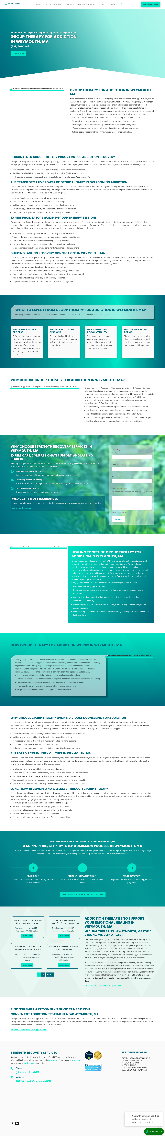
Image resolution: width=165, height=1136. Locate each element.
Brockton (76, 1060)
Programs (40, 4)
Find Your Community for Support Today (29, 1029)
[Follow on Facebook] (12, 1123)
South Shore (28, 1063)
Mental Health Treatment (61, 4)
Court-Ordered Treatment (134, 1068)
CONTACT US (18, 53)
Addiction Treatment (86, 4)
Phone (118, 477)
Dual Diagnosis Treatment (134, 1070)
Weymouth (53, 1060)
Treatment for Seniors (132, 1061)
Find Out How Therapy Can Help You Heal (103, 986)
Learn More (27, 936)
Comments (119, 488)
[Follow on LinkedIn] (17, 1123)
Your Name (115, 453)
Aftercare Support (131, 1063)
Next (49, 974)
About (102, 4)
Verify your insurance (21, 508)
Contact (113, 4)
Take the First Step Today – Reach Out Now (82, 894)
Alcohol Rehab (129, 1065)
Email (117, 465)
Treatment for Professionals (136, 1058)
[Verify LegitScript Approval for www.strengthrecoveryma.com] (89, 1059)
